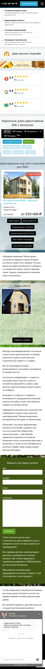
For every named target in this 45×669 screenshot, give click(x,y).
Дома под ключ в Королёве (26, 53)
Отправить (8, 531)
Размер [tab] (18, 131)
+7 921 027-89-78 (9, 3)
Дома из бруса (14, 221)
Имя (4, 468)
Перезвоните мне (29, 4)
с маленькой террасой (12, 142)
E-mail (4, 488)
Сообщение (7, 498)
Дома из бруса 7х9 (29, 221)
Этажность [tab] (31, 131)
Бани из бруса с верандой (22, 246)
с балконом (28, 142)
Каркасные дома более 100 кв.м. (22, 233)
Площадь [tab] (11, 136)
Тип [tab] (8, 131)
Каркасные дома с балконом (22, 227)
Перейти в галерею (22, 340)
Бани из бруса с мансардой (22, 239)
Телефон (5, 478)
